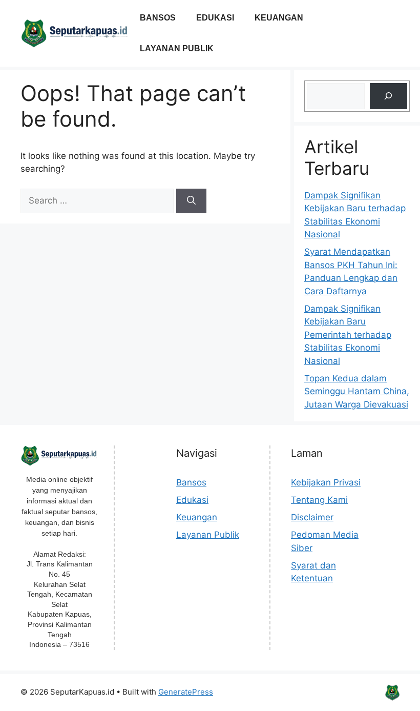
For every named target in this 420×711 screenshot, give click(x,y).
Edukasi (215, 17)
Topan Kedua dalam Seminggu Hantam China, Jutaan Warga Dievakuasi (356, 391)
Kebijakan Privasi (326, 482)
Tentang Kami (319, 500)
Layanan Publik (177, 48)
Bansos (158, 17)
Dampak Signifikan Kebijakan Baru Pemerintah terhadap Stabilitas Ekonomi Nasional (347, 334)
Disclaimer (312, 517)
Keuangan (279, 17)
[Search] (191, 201)
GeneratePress (185, 692)
